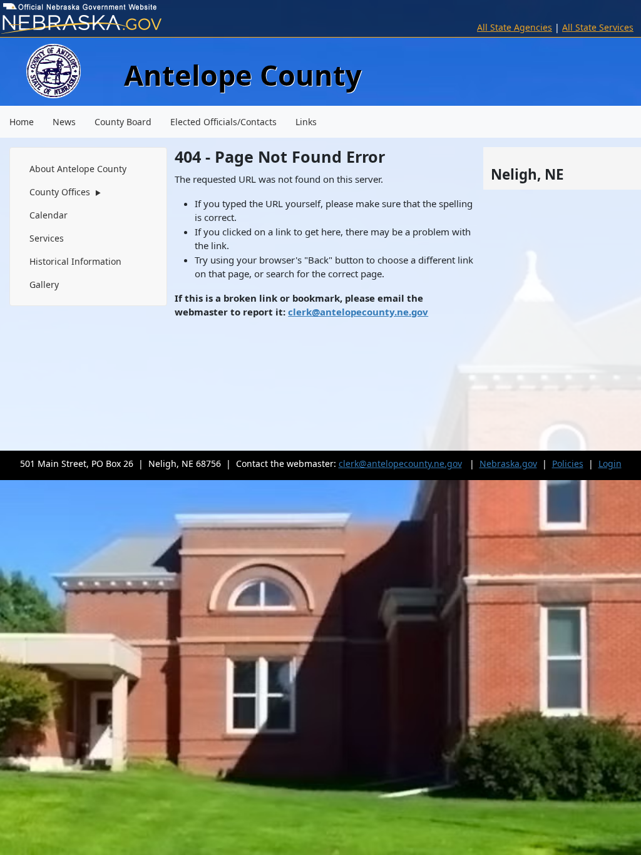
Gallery (44, 284)
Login (610, 463)
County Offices (65, 192)
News (64, 122)
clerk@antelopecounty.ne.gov (358, 311)
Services (46, 238)
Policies (567, 463)
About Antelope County (77, 169)
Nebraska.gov (508, 463)
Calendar (48, 215)
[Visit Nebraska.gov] (107, 25)
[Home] (53, 70)
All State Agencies (514, 27)
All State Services (597, 27)
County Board (123, 122)
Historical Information (75, 261)
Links (306, 122)
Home (21, 122)
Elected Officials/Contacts (223, 122)
